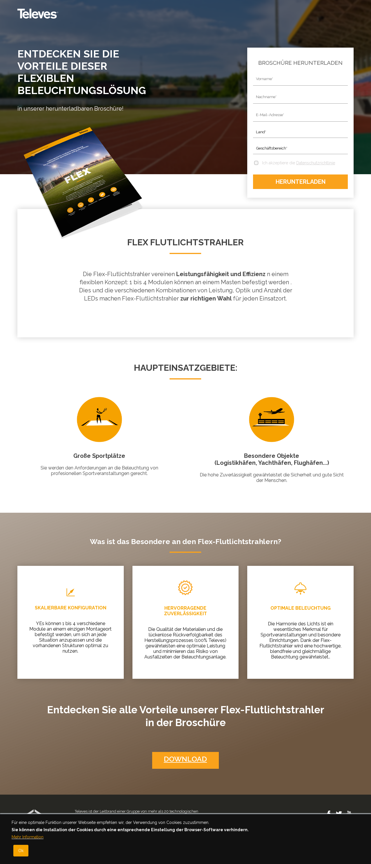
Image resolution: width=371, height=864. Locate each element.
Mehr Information (27, 837)
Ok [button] (20, 850)
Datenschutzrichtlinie (315, 163)
